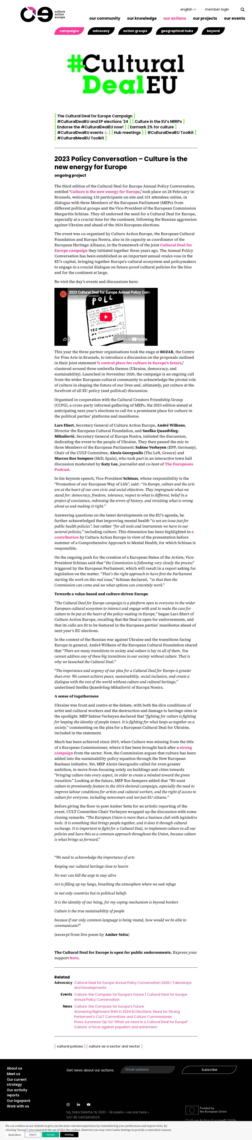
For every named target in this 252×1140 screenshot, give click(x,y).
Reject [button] (33, 1134)
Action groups (135, 31)
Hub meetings (127, 132)
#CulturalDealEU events (82, 132)
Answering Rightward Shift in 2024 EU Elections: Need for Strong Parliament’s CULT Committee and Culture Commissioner (127, 1014)
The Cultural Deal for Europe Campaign (94, 116)
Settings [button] (69, 1134)
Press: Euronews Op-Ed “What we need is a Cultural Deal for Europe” (131, 1022)
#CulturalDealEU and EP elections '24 (92, 121)
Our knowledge (142, 18)
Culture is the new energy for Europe (105, 191)
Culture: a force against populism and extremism (115, 1027)
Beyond (213, 31)
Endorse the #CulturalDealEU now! (90, 127)
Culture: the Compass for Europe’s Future (109, 1006)
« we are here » (136, 1112)
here (74, 957)
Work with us (18, 1106)
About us (14, 1068)
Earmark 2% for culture (152, 127)
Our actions (174, 18)
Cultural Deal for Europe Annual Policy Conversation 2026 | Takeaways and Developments (132, 985)
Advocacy (101, 31)
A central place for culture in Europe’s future (139, 362)
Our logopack (18, 1100)
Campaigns (69, 31)
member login (217, 9)
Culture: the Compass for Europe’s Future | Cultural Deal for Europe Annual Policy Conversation (130, 997)
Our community (104, 18)
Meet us (13, 1074)
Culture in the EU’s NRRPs (158, 121)
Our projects (205, 18)
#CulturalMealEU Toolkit (80, 138)
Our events (234, 18)
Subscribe (209, 1070)
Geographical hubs (177, 31)
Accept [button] (51, 1134)
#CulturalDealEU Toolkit (170, 132)
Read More (14, 1134)
